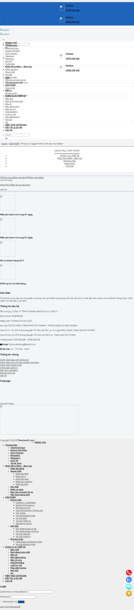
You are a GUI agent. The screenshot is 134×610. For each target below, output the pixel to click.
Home (4, 143)
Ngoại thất (10, 72)
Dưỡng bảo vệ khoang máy (29, 541)
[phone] (129, 572)
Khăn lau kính (22, 473)
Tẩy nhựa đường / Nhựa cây (29, 510)
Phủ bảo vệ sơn (23, 507)
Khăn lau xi (21, 476)
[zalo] (129, 579)
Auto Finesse (11, 53)
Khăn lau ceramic (24, 481)
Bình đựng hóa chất (14, 101)
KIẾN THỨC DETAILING (16, 125)
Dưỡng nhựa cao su (25, 505)
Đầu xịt (8, 104)
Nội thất (8, 74)
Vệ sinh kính (21, 518)
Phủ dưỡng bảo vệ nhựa (27, 531)
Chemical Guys (12, 48)
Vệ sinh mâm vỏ (23, 521)
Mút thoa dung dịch (14, 82)
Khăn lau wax (22, 479)
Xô (6, 122)
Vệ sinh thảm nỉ (23, 536)
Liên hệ (8, 130)
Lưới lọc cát (10, 114)
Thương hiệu (11, 45)
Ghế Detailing (11, 111)
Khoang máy (11, 93)
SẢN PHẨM (10, 85)
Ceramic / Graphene (25, 502)
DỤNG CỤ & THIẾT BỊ (15, 96)
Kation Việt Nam (12, 51)
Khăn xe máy (11, 77)
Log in (21, 602)
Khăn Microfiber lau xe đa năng (15, 185)
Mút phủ (9, 119)
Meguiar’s (9, 58)
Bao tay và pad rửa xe (15, 80)
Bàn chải (9, 98)
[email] (129, 586)
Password (5, 596)
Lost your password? (10, 606)
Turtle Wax (10, 64)
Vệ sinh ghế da (23, 534)
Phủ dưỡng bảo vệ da (26, 528)
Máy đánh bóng (12, 117)
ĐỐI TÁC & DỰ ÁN (13, 127)
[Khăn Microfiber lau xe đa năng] (22, 177)
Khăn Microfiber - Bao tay (69, 158)
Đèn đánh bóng (12, 106)
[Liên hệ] (129, 593)
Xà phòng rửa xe (24, 523)
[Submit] (6, 138)
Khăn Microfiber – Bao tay (18, 66)
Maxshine (9, 56)
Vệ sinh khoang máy (25, 515)
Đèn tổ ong (10, 109)
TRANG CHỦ (11, 42)
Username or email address (14, 591)
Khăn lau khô (22, 484)
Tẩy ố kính (21, 513)
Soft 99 (8, 61)
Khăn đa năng (11, 69)
